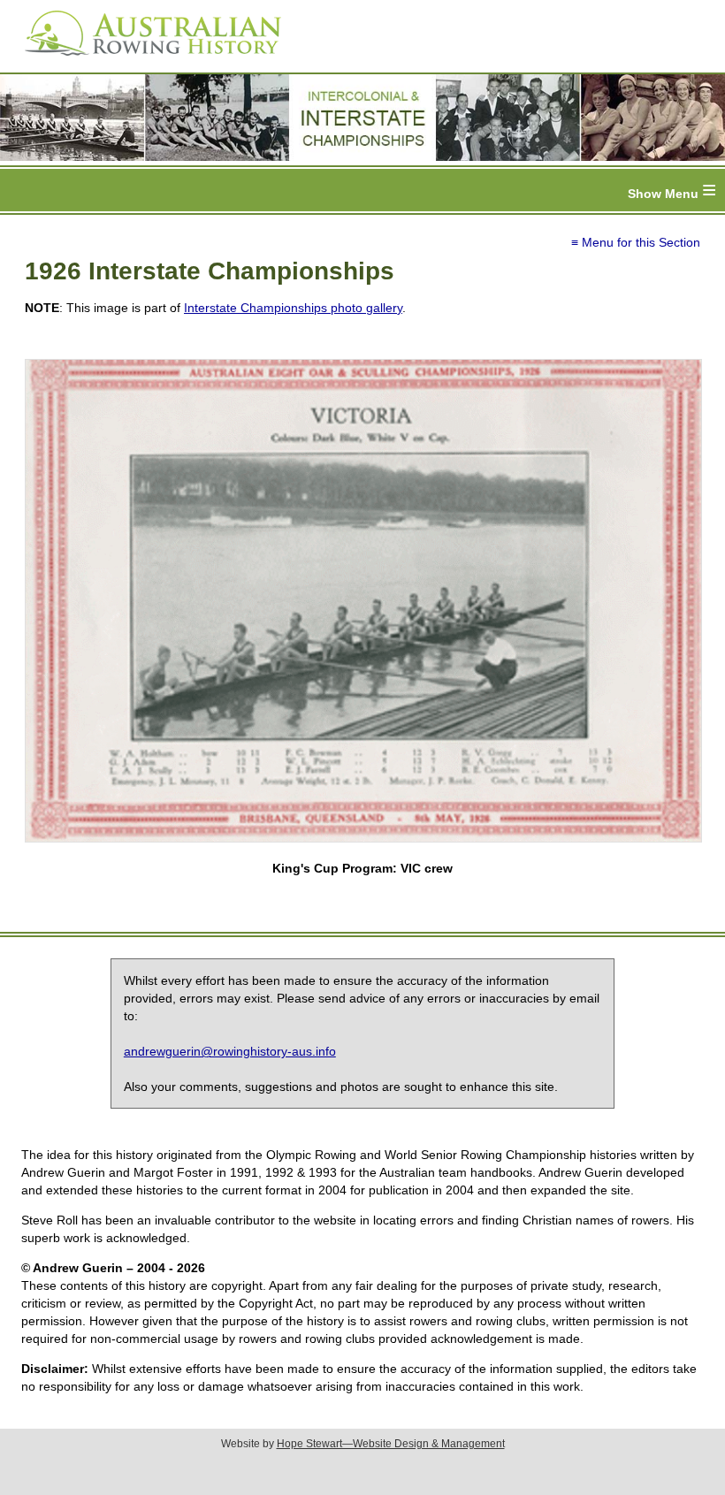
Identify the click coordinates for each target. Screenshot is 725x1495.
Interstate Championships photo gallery (293, 308)
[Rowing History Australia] (146, 62)
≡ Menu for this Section (635, 242)
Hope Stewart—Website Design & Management (391, 1444)
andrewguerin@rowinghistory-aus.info (230, 1051)
